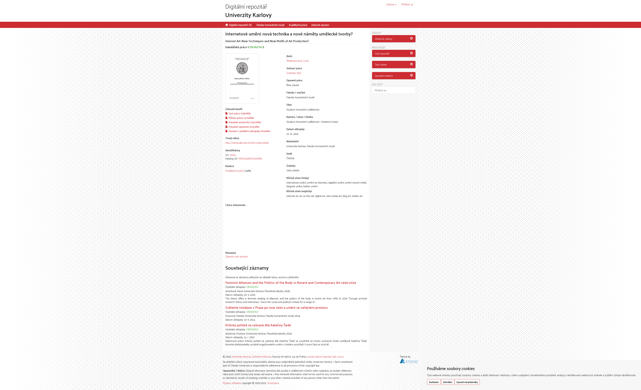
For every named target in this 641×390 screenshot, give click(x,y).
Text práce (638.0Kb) (239, 113)
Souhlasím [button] (434, 382)
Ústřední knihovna (261, 356)
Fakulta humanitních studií (270, 24)
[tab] (253, 156)
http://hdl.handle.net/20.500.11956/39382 (247, 142)
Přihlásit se (380, 90)
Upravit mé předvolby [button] (467, 382)
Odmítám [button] (447, 382)
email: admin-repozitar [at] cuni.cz (326, 356)
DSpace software (232, 382)
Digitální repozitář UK (240, 24)
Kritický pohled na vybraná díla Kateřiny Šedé (258, 325)
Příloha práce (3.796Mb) (241, 117)
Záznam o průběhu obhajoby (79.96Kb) (249, 131)
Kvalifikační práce (298, 24)
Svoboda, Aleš (293, 72)
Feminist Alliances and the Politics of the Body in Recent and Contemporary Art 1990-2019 (290, 282)
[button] (391, 4)
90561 (233, 154)
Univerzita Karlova (241, 356)
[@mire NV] (409, 360)
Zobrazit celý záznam (236, 256)
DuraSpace (273, 382)
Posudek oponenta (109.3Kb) (243, 126)
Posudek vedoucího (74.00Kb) (244, 122)
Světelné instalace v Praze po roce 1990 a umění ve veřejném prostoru (276, 307)
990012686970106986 (250, 158)
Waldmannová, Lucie (297, 60)
